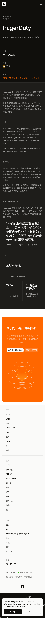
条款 (8, 543)
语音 (8, 423)
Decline (32, 612)
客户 (8, 492)
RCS (8, 441)
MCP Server (11, 479)
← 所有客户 (7, 17)
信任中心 (9, 552)
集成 (8, 487)
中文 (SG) (28, 577)
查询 (8, 437)
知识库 (8, 483)
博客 (8, 505)
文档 (8, 465)
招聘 (8, 510)
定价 (8, 529)
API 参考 (9, 474)
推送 (8, 446)
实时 (8, 450)
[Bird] (4, 4)
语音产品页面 (31, 350)
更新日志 (9, 501)
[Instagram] (15, 564)
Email (8, 414)
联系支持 (18, 577)
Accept (13, 612)
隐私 (8, 547)
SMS (8, 419)
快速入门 (9, 470)
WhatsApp (10, 428)
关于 (8, 525)
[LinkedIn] (11, 564)
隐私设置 (9, 577)
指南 (8, 496)
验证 (8, 432)
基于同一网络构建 (15, 350)
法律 (8, 538)
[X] (7, 564)
